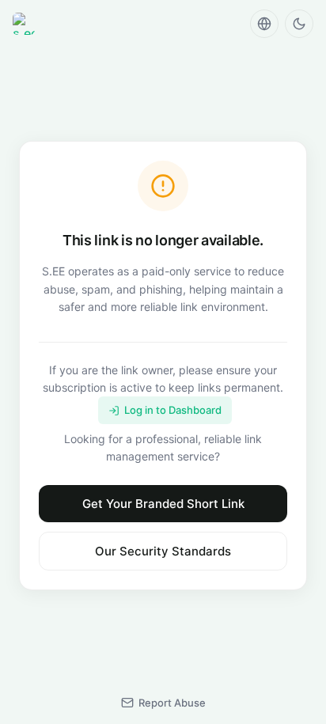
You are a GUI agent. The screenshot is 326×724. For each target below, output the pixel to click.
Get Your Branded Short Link (163, 503)
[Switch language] (264, 23)
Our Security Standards (163, 551)
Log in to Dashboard (173, 410)
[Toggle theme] (299, 23)
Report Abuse (172, 702)
